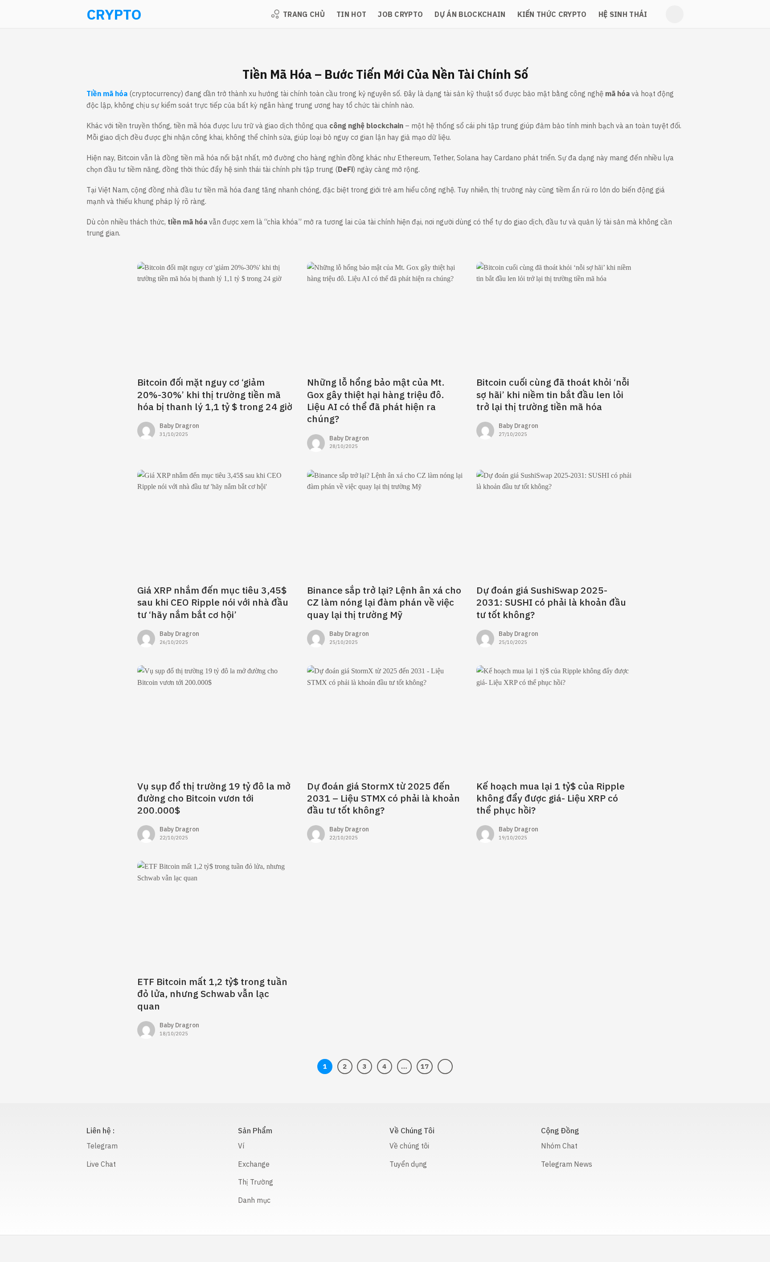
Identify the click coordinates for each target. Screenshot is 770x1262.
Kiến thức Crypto (552, 14)
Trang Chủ (304, 14)
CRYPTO (98, 14)
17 (425, 1066)
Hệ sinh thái (622, 14)
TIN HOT (351, 14)
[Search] (675, 14)
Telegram (102, 1145)
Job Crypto (400, 14)
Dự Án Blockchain (469, 14)
